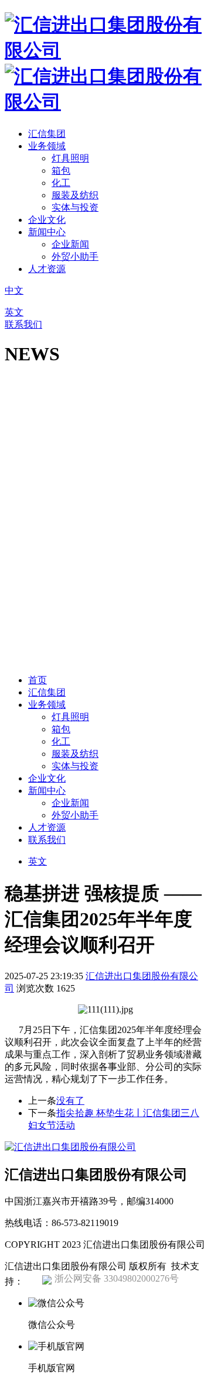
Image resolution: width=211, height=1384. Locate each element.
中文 (14, 290)
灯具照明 (70, 158)
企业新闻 (70, 244)
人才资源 (47, 269)
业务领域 (47, 146)
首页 (37, 680)
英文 (14, 312)
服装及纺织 (75, 195)
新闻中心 (47, 232)
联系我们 (23, 324)
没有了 (70, 1101)
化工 (61, 183)
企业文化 (47, 220)
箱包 (61, 170)
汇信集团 (47, 134)
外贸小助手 (75, 256)
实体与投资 (75, 207)
